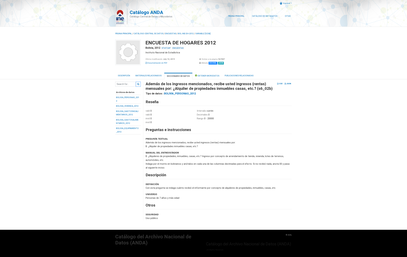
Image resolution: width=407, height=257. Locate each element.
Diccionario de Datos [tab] (178, 76)
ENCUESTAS (170, 33)
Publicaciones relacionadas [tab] (239, 76)
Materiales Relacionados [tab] (148, 76)
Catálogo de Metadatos (264, 16)
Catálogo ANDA (146, 12)
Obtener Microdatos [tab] (208, 76)
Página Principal (236, 16)
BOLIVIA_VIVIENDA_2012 (127, 106)
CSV (281, 84)
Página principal (123, 33)
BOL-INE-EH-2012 (186, 33)
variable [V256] (202, 33)
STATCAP (166, 48)
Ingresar (286, 3)
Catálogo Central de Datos (148, 33)
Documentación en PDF (157, 63)
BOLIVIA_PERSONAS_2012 (180, 93)
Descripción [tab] (124, 76)
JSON (288, 84)
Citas (287, 16)
